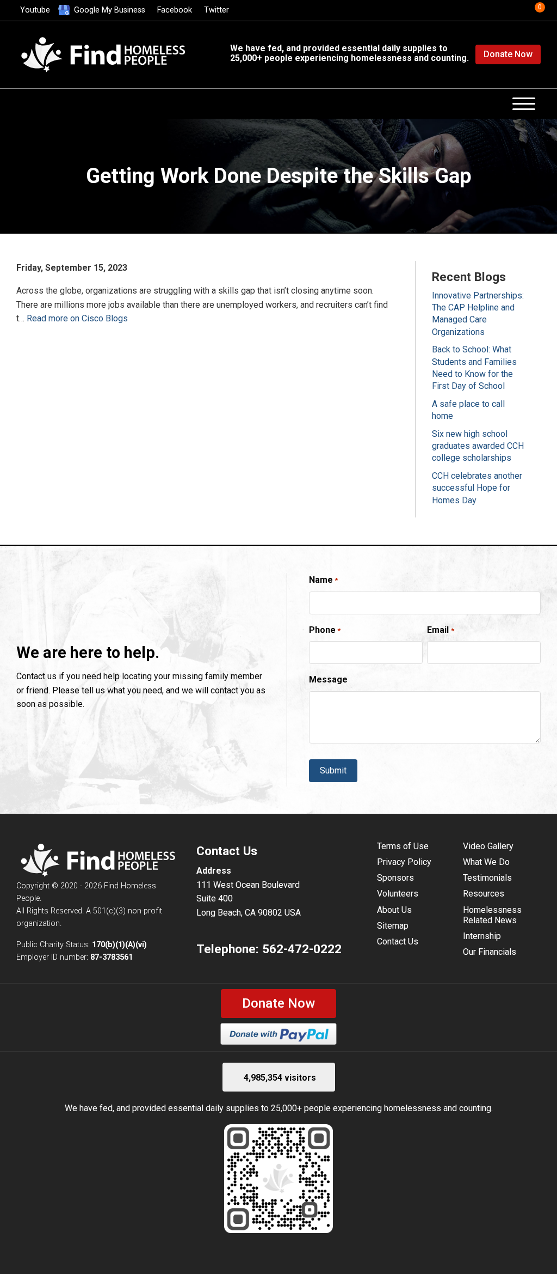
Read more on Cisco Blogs (77, 318)
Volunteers (397, 893)
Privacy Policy (404, 862)
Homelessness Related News (492, 915)
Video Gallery (488, 846)
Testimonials (487, 878)
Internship (482, 936)
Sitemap (393, 926)
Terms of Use (403, 846)
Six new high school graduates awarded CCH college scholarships (478, 446)
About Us (394, 910)
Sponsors (395, 878)
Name (323, 580)
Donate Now (508, 54)
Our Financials (489, 952)
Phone (325, 630)
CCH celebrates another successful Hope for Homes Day (477, 488)
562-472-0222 (302, 949)
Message (328, 679)
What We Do (486, 862)
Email (440, 630)
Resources (483, 893)
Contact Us (397, 941)
